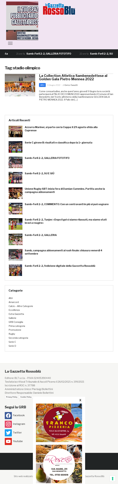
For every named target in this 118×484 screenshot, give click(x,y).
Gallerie (12, 318)
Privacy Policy (11, 397)
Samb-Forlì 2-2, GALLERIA (41, 235)
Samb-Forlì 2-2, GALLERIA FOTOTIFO (41, 53)
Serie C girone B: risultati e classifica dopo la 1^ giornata (58, 142)
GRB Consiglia (16, 322)
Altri (42, 85)
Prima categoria (17, 326)
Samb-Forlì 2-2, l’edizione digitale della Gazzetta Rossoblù (60, 265)
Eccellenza (14, 310)
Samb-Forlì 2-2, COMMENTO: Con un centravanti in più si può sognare (67, 204)
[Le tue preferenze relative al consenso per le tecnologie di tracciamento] (113, 479)
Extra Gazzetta (16, 314)
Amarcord (14, 302)
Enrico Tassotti (71, 85)
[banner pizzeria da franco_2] (59, 423)
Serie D (12, 346)
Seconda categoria (18, 338)
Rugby (12, 334)
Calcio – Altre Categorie (21, 306)
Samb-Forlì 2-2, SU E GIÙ (97, 53)
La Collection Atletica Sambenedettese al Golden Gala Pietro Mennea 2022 (73, 77)
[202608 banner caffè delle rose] (59, 464)
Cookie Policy (25, 397)
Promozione (15, 330)
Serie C (12, 342)
